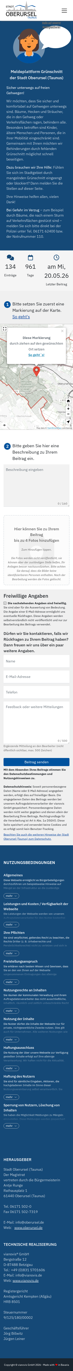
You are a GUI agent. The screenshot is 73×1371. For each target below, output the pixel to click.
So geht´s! (36, 355)
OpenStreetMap (54, 428)
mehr (9, 895)
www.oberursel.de (28, 1227)
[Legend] (4, 425)
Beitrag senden (36, 762)
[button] (68, 401)
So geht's (21, 316)
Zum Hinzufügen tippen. (36, 553)
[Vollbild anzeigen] (4, 329)
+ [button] (68, 409)
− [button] (68, 414)
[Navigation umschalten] (64, 10)
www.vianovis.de (26, 1280)
